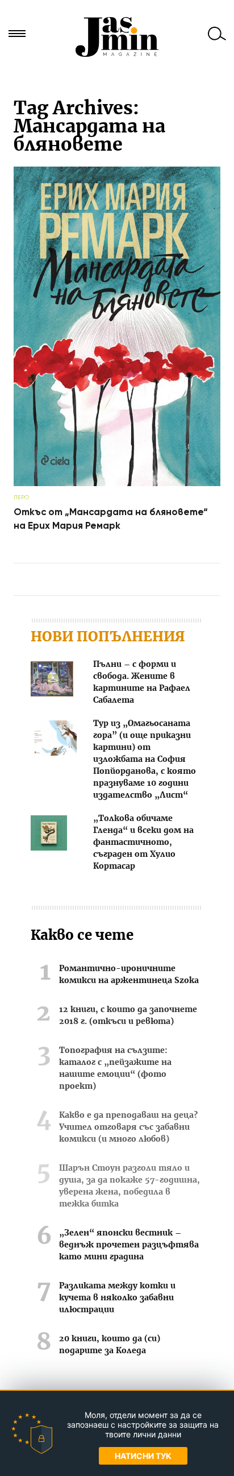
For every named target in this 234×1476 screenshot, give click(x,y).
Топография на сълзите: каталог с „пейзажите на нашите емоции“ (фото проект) (115, 1069)
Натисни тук (143, 1456)
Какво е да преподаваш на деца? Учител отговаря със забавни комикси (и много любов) (128, 1127)
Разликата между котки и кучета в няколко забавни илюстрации (117, 1298)
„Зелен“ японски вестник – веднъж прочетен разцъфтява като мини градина (129, 1245)
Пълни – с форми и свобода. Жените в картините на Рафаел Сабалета (141, 682)
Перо (21, 497)
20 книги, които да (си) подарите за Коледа (109, 1345)
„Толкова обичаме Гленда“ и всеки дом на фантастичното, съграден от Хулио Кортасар (143, 842)
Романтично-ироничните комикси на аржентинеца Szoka (129, 975)
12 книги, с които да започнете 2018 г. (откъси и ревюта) (128, 1016)
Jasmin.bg (117, 37)
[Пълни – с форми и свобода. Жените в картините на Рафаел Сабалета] (52, 680)
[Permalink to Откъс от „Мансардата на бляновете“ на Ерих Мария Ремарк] (117, 483)
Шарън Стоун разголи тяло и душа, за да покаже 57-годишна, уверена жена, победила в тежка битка (129, 1186)
